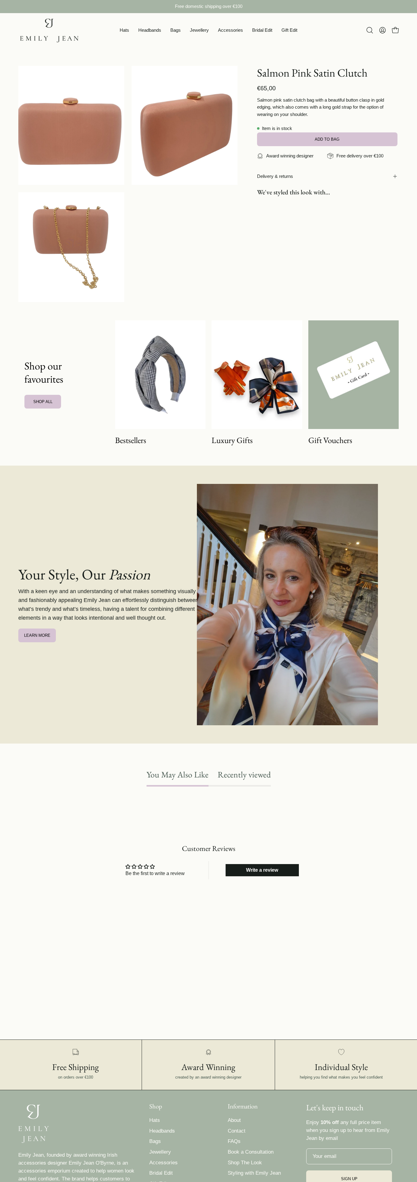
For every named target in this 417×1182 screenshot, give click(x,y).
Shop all (43, 401)
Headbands (162, 1131)
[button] (124, 30)
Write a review (262, 870)
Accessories (163, 1163)
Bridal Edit (161, 1173)
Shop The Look (245, 1163)
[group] (208, 6)
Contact (236, 1131)
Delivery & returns (275, 176)
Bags (155, 1141)
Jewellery (160, 1152)
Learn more (37, 635)
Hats (154, 1120)
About (234, 1120)
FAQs (234, 1141)
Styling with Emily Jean (254, 1173)
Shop (155, 1106)
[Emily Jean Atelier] (48, 30)
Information (243, 1106)
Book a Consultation (251, 1152)
